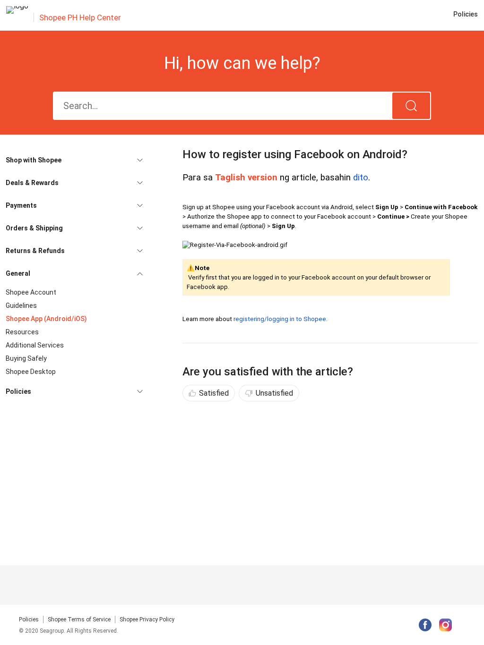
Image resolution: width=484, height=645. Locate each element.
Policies (29, 619)
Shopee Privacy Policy (147, 619)
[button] (74, 160)
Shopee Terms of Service (79, 619)
